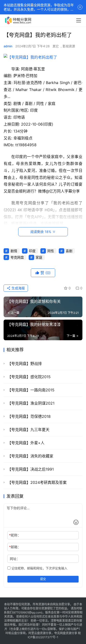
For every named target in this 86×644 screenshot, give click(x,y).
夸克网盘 (17, 257)
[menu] (79, 20)
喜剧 (69, 251)
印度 (32, 251)
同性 (50, 251)
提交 (43, 579)
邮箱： (15, 547)
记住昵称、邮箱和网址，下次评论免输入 (39, 568)
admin (8, 46)
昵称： (15, 535)
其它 (56, 46)
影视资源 (69, 46)
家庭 (39, 257)
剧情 (14, 251)
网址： (15, 559)
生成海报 (18, 288)
